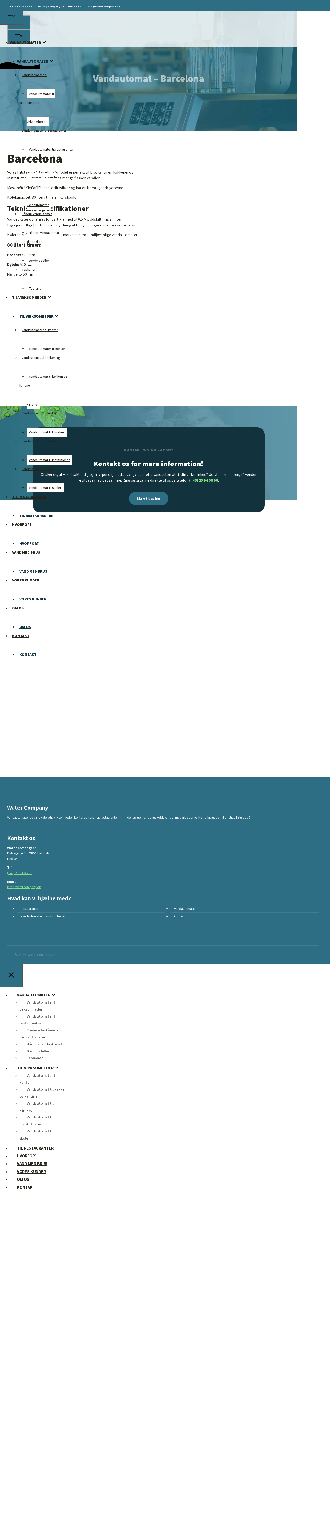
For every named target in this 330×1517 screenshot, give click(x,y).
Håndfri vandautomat (37, 214)
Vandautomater (185, 909)
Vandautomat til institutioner (42, 441)
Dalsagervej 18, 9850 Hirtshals (60, 6)
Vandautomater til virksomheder (43, 916)
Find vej (12, 858)
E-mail (22, 1454)
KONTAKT (27, 654)
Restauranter (30, 909)
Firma (22, 1377)
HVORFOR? (22, 524)
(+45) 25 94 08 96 (20, 6)
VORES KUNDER (25, 580)
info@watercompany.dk (103, 6)
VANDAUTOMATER (25, 42)
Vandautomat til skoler (38, 469)
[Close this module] (137, 1249)
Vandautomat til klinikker (39, 413)
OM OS (18, 607)
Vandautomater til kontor (40, 330)
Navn (21, 1403)
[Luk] (11, 975)
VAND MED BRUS (26, 552)
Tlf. (19, 1429)
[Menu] (11, 18)
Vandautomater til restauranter (44, 130)
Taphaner (29, 269)
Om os (178, 916)
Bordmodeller (32, 242)
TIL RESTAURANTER (29, 496)
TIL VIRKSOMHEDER (29, 297)
